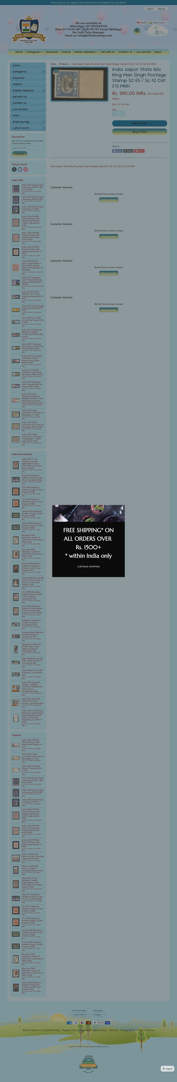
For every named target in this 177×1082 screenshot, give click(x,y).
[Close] (122, 508)
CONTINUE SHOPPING (88, 567)
